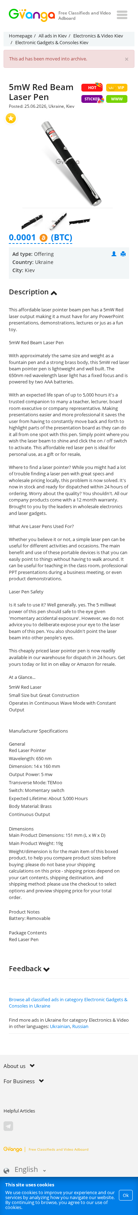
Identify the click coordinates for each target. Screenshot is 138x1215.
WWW (117, 98)
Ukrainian (60, 1026)
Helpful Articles (19, 1111)
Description (30, 292)
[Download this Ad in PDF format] (123, 254)
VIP (121, 87)
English (26, 1170)
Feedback (26, 968)
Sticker (92, 98)
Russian (80, 1026)
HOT (92, 87)
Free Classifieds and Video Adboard (58, 1149)
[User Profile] (113, 254)
